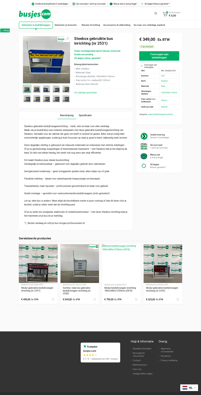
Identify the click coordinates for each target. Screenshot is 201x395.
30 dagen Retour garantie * (157, 4)
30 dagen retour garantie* (87, 58)
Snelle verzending (83, 54)
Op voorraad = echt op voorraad (91, 4)
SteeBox (164, 81)
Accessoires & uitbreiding (116, 25)
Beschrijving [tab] (67, 115)
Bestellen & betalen (142, 348)
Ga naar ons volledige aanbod (149, 25)
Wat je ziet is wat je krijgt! (125, 4)
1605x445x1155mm (169, 93)
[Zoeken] (157, 14)
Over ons (137, 369)
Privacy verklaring (169, 360)
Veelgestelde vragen (142, 373)
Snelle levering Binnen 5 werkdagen (51, 4)
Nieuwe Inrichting (91, 25)
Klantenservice (140, 364)
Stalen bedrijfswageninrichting (160, 114)
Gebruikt (164, 107)
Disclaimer (166, 356)
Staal (163, 86)
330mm (164, 100)
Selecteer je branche (66, 25)
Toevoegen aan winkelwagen (159, 56)
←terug (5, 30)
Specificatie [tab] (85, 115)
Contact (137, 360)
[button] (53, 299)
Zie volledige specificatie (85, 92)
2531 (163, 76)
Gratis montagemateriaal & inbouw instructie (97, 51)
